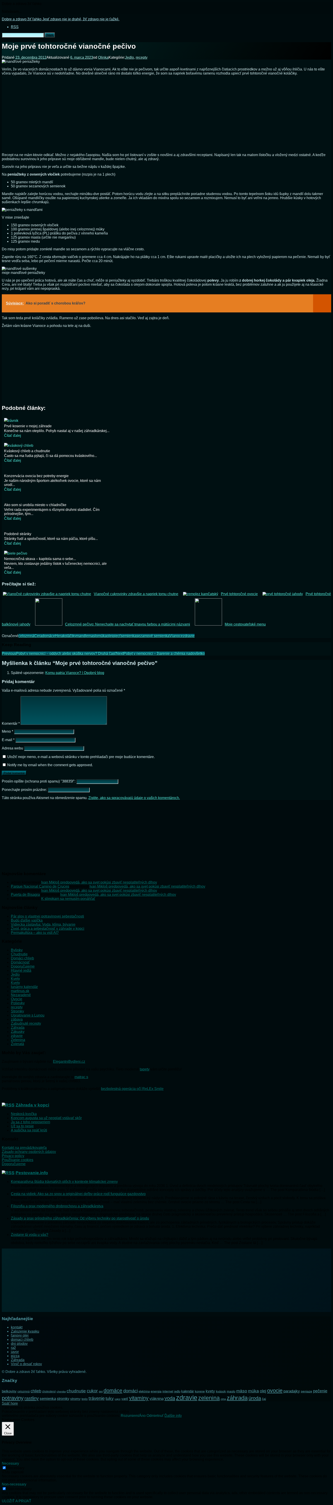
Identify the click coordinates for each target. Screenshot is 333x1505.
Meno (7, 731)
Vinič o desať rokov (26, 1364)
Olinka (103, 57)
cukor (92, 1390)
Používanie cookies (17, 1160)
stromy (75, 1399)
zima (223, 1399)
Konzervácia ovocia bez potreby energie (36, 476)
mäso (241, 1390)
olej (110, 636)
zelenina (209, 1398)
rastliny (31, 1398)
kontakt (16, 1327)
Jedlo (129, 57)
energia (156, 1391)
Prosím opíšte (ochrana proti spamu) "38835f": (39, 781)
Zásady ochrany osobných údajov (29, 1152)
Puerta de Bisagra (25, 894)
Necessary (15, 1468)
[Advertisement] (166, 115)
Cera (38, 636)
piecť (117, 636)
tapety (145, 1069)
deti (101, 1391)
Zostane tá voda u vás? (29, 1235)
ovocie (274, 1390)
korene (200, 1391)
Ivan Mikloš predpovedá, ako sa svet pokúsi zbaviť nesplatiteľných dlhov (99, 882)
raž (13, 1348)
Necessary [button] (10, 1463)
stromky (63, 1399)
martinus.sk (20, 991)
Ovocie (16, 999)
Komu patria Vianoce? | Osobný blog (74, 673)
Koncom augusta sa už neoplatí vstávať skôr (46, 1118)
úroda (255, 1398)
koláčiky (69, 636)
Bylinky (17, 950)
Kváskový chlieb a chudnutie (27, 451)
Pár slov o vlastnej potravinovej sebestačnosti (47, 916)
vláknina (157, 1398)
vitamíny (139, 1398)
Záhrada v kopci (32, 1105)
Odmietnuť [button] (155, 1416)
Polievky (18, 1003)
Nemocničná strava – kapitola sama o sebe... (40, 559)
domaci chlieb (22, 1339)
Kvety (15, 979)
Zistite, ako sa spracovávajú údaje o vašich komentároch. (134, 798)
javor (15, 1352)
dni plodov (19, 1344)
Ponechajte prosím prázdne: (25, 790)
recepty (141, 57)
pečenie (320, 1391)
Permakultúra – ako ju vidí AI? (35, 933)
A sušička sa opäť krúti (29, 1130)
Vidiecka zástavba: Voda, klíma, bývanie (43, 924)
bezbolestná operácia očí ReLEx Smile (132, 1089)
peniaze (306, 1391)
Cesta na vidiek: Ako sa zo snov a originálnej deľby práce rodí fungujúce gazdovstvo (78, 1194)
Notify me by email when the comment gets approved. (49, 765)
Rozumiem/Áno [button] (133, 1416)
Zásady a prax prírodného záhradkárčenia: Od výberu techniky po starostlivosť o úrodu (80, 1218)
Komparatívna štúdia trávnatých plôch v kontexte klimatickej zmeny (64, 1182)
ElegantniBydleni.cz (69, 1061)
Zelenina (18, 1040)
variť (124, 1399)
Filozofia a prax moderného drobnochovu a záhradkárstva (57, 1206)
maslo (93, 636)
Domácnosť (20, 962)
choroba (61, 1391)
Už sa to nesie (22, 1126)
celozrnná (26, 636)
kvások (221, 1391)
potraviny (13, 1398)
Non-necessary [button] (14, 1484)
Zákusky (17, 1032)
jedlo (177, 1391)
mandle (82, 636)
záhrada (237, 1397)
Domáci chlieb (22, 958)
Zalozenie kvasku (25, 1331)
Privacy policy (13, 1156)
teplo (85, 1399)
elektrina (144, 1391)
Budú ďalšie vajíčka (27, 920)
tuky (110, 1398)
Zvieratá (17, 1044)
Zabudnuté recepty (26, 1023)
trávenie (97, 1398)
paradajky (291, 1391)
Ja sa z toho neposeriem (30, 1122)
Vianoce (176, 636)
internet (167, 1391)
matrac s (81, 1077)
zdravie (189, 636)
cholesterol (49, 1391)
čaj (264, 1399)
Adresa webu (12, 748)
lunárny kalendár (24, 987)
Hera (59, 636)
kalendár (187, 1391)
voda (169, 1398)
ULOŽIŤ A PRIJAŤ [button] (16, 1501)
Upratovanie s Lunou (27, 1015)
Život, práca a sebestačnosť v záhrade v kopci (47, 928)
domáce (48, 636)
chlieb (36, 1391)
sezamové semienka (152, 636)
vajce (118, 1399)
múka (102, 636)
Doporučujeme (23, 966)
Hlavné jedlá (21, 970)
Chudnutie (19, 954)
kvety (210, 1391)
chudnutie (76, 1391)
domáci (130, 1390)
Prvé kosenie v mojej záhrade (28, 426)
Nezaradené (21, 995)
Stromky (17, 1011)
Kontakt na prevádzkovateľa (24, 1148)
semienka (128, 636)
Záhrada (17, 1027)
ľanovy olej (20, 1335)
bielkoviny (9, 1391)
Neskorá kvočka (24, 1114)
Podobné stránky (17, 534)
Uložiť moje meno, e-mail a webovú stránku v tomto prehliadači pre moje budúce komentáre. (81, 757)
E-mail (8, 740)
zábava (17, 1019)
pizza (15, 1356)
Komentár (11, 723)
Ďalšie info (173, 1416)
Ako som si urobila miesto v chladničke (35, 505)
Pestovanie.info (32, 1172)
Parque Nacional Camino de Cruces (40, 886)
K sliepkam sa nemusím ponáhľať (68, 899)
